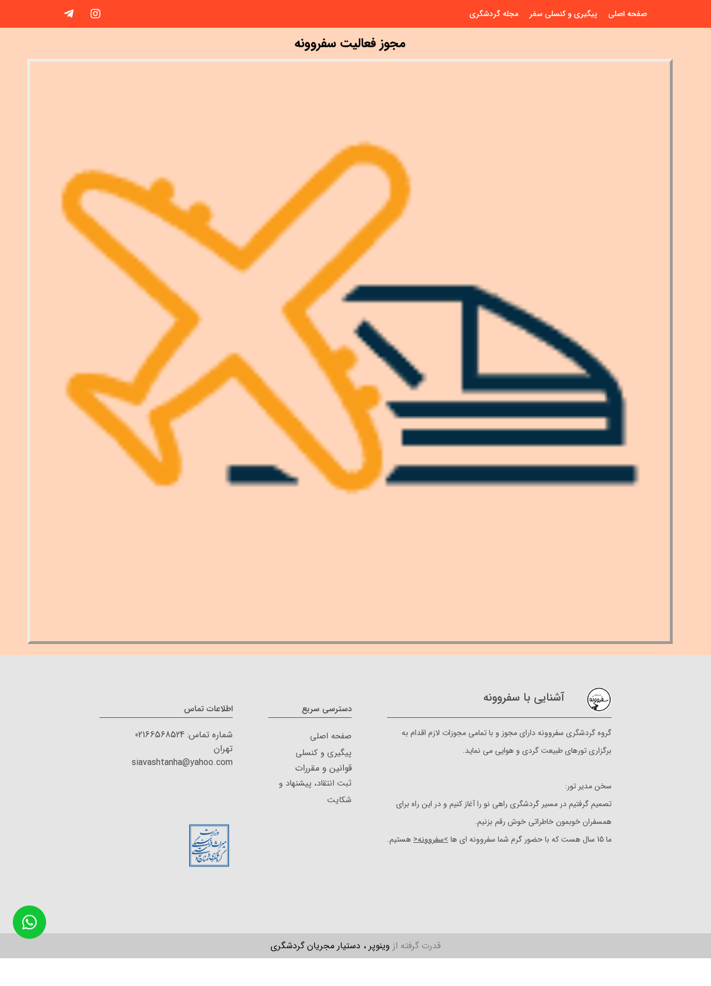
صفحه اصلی (627, 14)
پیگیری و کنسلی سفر (563, 14)
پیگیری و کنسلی (324, 752)
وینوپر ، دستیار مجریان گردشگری (355, 946)
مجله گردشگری (493, 14)
